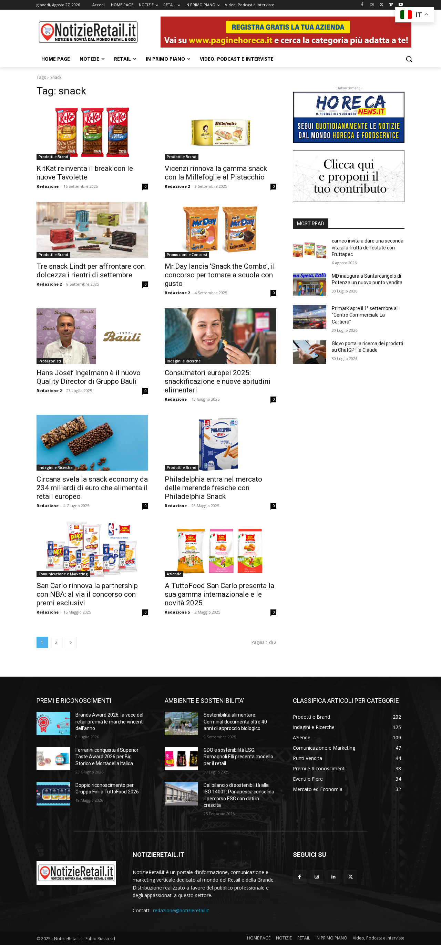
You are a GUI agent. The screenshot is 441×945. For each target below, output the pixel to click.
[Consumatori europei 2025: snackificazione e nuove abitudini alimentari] (220, 336)
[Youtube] (400, 5)
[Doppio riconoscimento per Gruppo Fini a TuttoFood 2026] (53, 793)
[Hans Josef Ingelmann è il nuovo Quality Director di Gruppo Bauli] (92, 336)
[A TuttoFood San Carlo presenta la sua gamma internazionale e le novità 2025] (220, 549)
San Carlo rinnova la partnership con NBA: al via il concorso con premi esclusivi (87, 594)
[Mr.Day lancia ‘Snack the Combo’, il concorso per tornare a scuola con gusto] (220, 230)
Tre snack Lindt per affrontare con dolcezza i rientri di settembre (91, 270)
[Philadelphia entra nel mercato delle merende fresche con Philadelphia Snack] (220, 443)
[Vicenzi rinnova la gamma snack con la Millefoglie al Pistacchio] (220, 132)
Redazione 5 (177, 612)
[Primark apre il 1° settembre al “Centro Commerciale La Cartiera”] (309, 317)
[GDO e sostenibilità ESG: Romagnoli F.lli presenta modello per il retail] (181, 758)
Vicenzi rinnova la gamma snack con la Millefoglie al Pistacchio (216, 172)
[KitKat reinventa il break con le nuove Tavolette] (92, 132)
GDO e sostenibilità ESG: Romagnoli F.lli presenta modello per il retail (238, 756)
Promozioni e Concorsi (187, 254)
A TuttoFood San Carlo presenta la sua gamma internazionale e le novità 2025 (219, 594)
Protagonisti (50, 361)
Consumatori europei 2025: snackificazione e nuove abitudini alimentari (217, 381)
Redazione (48, 186)
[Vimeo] (391, 5)
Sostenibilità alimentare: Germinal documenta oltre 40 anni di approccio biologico (235, 721)
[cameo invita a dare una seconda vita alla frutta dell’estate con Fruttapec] (309, 249)
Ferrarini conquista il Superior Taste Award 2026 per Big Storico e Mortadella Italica (107, 756)
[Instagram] (372, 5)
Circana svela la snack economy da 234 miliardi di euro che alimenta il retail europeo (92, 488)
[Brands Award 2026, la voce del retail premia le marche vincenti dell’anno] (53, 723)
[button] (409, 59)
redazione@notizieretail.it (181, 910)
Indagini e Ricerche (184, 361)
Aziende (174, 574)
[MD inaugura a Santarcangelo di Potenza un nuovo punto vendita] (309, 284)
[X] (382, 5)
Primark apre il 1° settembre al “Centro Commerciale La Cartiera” (365, 315)
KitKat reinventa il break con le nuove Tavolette (85, 172)
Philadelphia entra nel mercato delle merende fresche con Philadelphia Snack (213, 488)
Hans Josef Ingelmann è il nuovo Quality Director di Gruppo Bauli (89, 377)
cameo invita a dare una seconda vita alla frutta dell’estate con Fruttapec (367, 247)
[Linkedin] (333, 877)
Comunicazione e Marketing (63, 574)
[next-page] (70, 642)
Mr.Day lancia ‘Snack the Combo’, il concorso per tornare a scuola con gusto (220, 275)
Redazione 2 (177, 186)
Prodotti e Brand (53, 156)
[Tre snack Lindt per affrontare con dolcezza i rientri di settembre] (92, 230)
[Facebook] (362, 5)
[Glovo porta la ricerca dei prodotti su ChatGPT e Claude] (309, 352)
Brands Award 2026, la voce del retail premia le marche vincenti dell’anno (109, 721)
